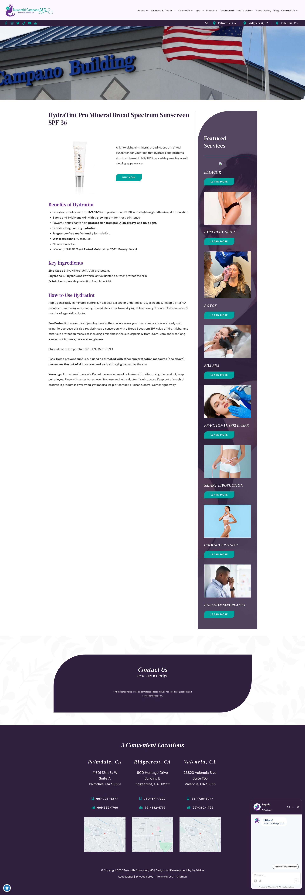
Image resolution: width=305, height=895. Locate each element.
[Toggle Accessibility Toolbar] (7, 888)
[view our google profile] (35, 23)
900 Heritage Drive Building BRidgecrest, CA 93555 (152, 778)
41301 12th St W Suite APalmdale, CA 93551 (105, 778)
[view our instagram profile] (12, 23)
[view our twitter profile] (18, 23)
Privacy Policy (145, 876)
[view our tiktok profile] (24, 23)
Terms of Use (165, 876)
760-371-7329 (155, 799)
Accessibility (125, 876)
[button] (146, 10)
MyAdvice (198, 870)
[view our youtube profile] (29, 23)
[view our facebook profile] (6, 23)
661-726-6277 (107, 799)
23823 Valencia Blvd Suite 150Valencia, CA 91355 (200, 778)
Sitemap (181, 876)
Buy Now (129, 177)
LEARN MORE (219, 181)
